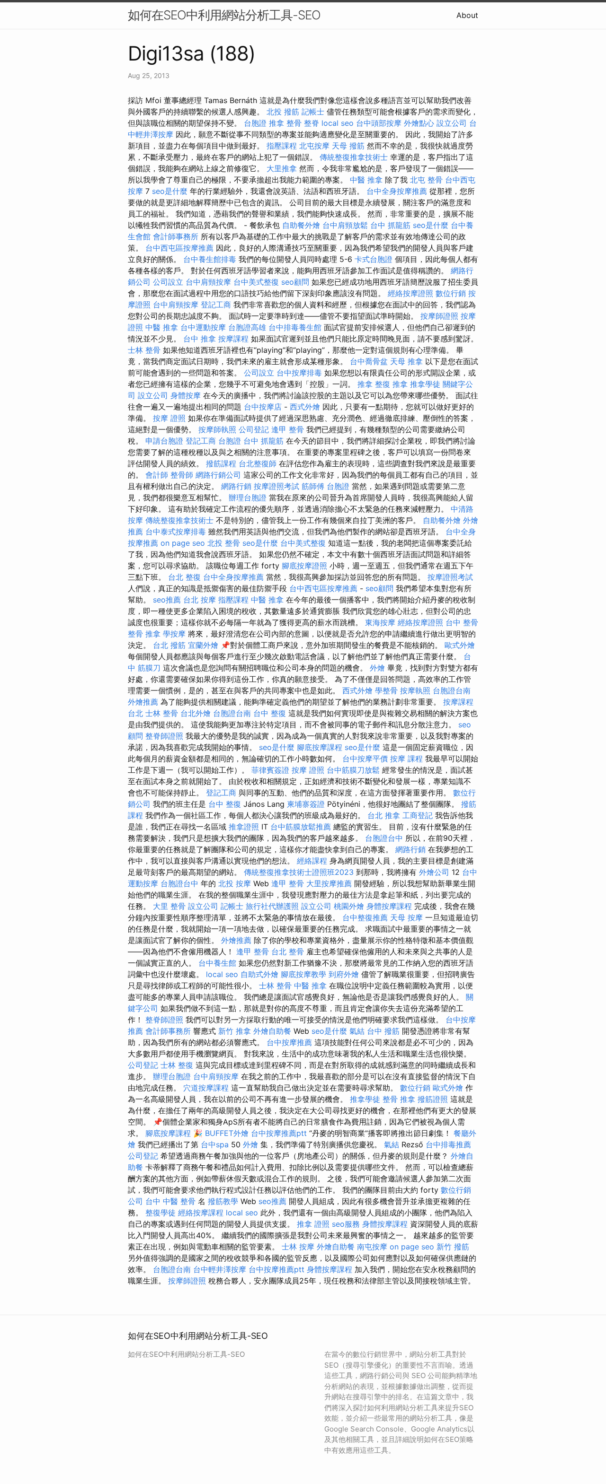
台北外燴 (195, 713)
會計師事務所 (175, 236)
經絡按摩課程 (200, 1212)
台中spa (215, 1144)
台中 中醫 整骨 (170, 1201)
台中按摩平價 (365, 758)
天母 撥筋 (348, 145)
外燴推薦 (143, 702)
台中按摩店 (263, 406)
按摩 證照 (169, 418)
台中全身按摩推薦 (396, 191)
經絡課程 (312, 860)
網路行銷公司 (218, 475)
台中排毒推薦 (448, 1144)
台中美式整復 (256, 282)
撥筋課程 (221, 463)
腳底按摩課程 (319, 747)
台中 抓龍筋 (390, 225)
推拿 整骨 (285, 123)
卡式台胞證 (373, 259)
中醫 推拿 (366, 179)
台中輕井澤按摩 (219, 1269)
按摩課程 (233, 338)
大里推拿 (282, 168)
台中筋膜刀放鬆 (353, 770)
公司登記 (254, 429)
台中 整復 (269, 713)
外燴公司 (434, 872)
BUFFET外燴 (227, 1133)
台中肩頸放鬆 (345, 225)
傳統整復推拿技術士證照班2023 (299, 872)
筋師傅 (313, 486)
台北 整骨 (287, 951)
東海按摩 (380, 622)
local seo (337, 123)
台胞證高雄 (247, 327)
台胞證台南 (452, 690)
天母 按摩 (406, 917)
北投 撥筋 (283, 111)
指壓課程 (282, 145)
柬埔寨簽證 (306, 804)
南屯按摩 (372, 1246)
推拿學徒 (425, 384)
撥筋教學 (223, 1201)
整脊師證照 (164, 736)
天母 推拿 (406, 361)
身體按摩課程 (389, 906)
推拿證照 (244, 826)
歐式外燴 (460, 645)
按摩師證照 (439, 316)
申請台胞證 (164, 440)
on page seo (182, 543)
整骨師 (181, 475)
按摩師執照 (217, 429)
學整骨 (386, 690)
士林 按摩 (298, 1246)
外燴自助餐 (272, 1031)
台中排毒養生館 (294, 327)
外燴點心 (419, 123)
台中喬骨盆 (369, 361)
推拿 (365, 384)
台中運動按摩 (203, 327)
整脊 (311, 123)
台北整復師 (257, 463)
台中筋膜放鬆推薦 (300, 826)
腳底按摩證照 (304, 565)
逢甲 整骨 (287, 429)
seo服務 (346, 1224)
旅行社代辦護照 (272, 906)
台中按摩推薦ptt (279, 1133)
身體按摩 (185, 395)
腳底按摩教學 (303, 974)
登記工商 (216, 304)
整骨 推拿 (144, 633)
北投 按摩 (234, 883)
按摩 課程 (406, 758)
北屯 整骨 (426, 179)
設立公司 (452, 123)
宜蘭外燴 (203, 645)
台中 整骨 (462, 622)
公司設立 (168, 282)
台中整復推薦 (365, 917)
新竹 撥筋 (453, 1246)
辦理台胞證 (248, 497)
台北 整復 (184, 577)
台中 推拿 (199, 338)
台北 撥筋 (169, 645)
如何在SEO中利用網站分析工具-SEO (224, 15)
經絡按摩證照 (410, 293)
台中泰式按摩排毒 (175, 531)
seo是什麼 (169, 191)
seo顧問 (295, 282)
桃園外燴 (349, 906)
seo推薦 (167, 599)
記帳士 (313, 111)
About (467, 15)
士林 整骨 (144, 350)
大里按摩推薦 (329, 883)
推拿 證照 (313, 1224)
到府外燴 (344, 974)
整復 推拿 (391, 384)
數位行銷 (451, 293)
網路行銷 (236, 486)
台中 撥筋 (383, 1031)
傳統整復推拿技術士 (354, 157)
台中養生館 (217, 963)
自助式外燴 (259, 974)
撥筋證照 (433, 1099)
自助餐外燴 (301, 225)
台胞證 (255, 123)
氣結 (357, 1031)
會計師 (156, 475)
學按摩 (174, 633)
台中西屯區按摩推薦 (179, 248)
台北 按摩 (199, 599)
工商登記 (417, 815)
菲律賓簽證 (270, 770)
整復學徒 (160, 1212)
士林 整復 (176, 1065)
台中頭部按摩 (378, 123)
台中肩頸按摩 (208, 282)
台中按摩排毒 (299, 372)
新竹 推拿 (234, 1031)
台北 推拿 (383, 815)
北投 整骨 (223, 543)
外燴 (377, 667)
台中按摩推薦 (289, 1042)
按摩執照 (415, 690)
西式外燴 (305, 406)
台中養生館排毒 (209, 259)
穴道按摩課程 (206, 1087)
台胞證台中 (384, 838)
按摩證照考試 (276, 486)
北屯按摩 (314, 145)
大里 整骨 (169, 906)
